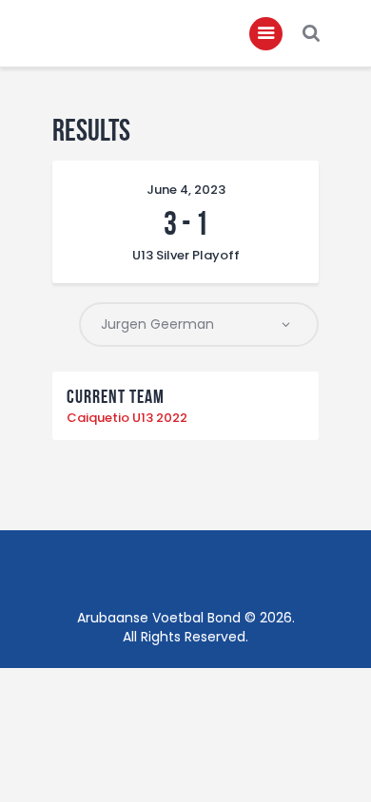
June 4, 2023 (185, 190)
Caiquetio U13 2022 (127, 418)
